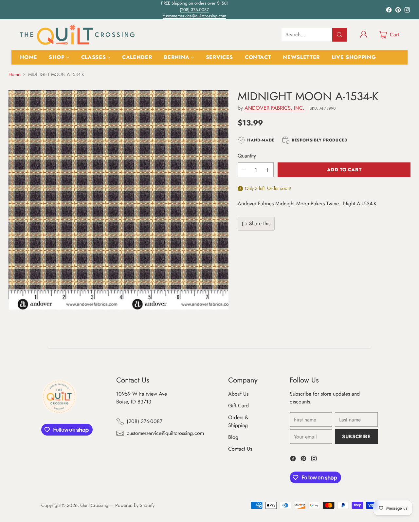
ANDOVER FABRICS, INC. (274, 108)
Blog (233, 437)
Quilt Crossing (94, 505)
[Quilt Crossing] (77, 35)
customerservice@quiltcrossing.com (194, 16)
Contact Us (240, 449)
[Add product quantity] (267, 170)
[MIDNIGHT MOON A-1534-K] (118, 200)
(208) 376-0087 (194, 10)
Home (14, 74)
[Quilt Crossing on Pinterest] (398, 11)
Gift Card (238, 405)
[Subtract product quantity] (244, 170)
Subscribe (356, 436)
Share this (259, 224)
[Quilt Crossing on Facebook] (389, 11)
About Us (238, 394)
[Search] (339, 35)
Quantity (247, 155)
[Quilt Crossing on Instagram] (407, 11)
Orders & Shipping (238, 421)
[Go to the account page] (363, 34)
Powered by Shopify (135, 505)
